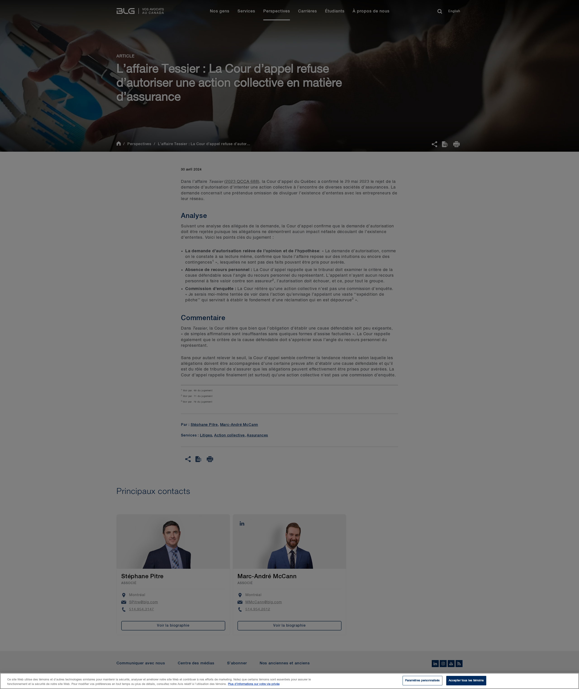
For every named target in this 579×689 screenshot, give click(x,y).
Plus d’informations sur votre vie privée (254, 684)
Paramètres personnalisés (422, 680)
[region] (289, 681)
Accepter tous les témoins (466, 680)
